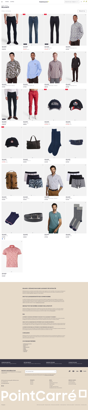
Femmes (7, 1)
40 (4, 45)
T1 (71, 158)
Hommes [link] (31, 382)
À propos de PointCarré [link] (53, 382)
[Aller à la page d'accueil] (44, 1)
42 (8, 45)
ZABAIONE (25, 351)
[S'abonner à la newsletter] (55, 371)
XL (33, 83)
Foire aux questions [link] (72, 382)
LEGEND (24, 349)
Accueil (2, 5)
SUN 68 (24, 348)
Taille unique (55, 120)
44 (33, 45)
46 (13, 120)
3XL (83, 45)
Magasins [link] (51, 381)
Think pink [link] (51, 385)
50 (19, 45)
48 (15, 45)
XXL (79, 45)
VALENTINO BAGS (26, 347)
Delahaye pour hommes (40, 302)
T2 (80, 158)
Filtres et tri (81, 11)
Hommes (12, 1)
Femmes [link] (31, 381)
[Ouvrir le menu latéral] (1, 1)
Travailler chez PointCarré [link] (53, 386)
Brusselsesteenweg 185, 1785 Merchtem (11, 380)
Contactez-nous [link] (71, 381)
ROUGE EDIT (25, 350)
